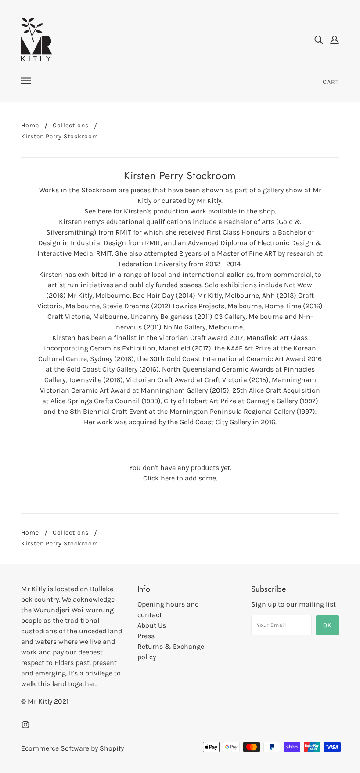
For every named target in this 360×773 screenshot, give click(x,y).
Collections (71, 126)
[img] (319, 39)
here (104, 211)
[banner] (36, 39)
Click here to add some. (180, 478)
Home (30, 126)
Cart (331, 82)
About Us (151, 625)
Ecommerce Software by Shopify (72, 748)
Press (146, 636)
